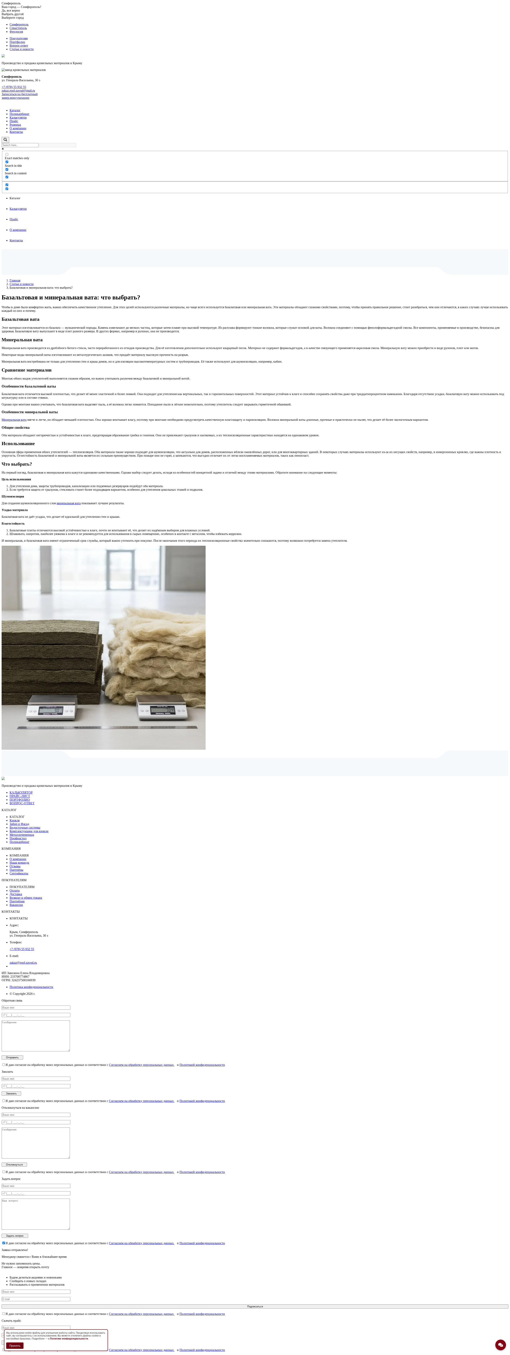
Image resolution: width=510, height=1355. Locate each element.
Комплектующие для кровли (29, 831)
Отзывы (15, 866)
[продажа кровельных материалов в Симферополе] (3, 779)
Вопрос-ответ (19, 45)
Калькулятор (18, 117)
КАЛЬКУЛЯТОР (21, 792)
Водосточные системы (25, 827)
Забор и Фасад (19, 824)
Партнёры (16, 869)
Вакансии (16, 905)
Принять (14, 1345)
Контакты (16, 131)
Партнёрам (17, 901)
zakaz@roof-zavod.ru (23, 962)
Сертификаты (19, 873)
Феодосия (16, 31)
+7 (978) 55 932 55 (14, 87)
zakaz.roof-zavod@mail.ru (18, 90)
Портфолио (17, 42)
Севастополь (18, 28)
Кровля (15, 820)
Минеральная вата (14, 419)
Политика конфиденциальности (31, 987)
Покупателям (19, 38)
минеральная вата (69, 503)
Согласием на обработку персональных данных (142, 1065)
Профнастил (18, 838)
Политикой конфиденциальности (202, 1065)
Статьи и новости (22, 49)
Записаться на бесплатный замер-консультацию (20, 95)
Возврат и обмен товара (26, 897)
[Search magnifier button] (5, 140)
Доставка (16, 894)
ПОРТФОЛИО (20, 799)
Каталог (15, 110)
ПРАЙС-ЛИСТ (20, 796)
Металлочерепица (22, 834)
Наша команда (19, 862)
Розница (15, 124)
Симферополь (19, 24)
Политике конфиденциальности (69, 1338)
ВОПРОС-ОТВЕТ (22, 803)
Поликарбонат (19, 114)
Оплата (15, 890)
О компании (18, 128)
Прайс (14, 121)
